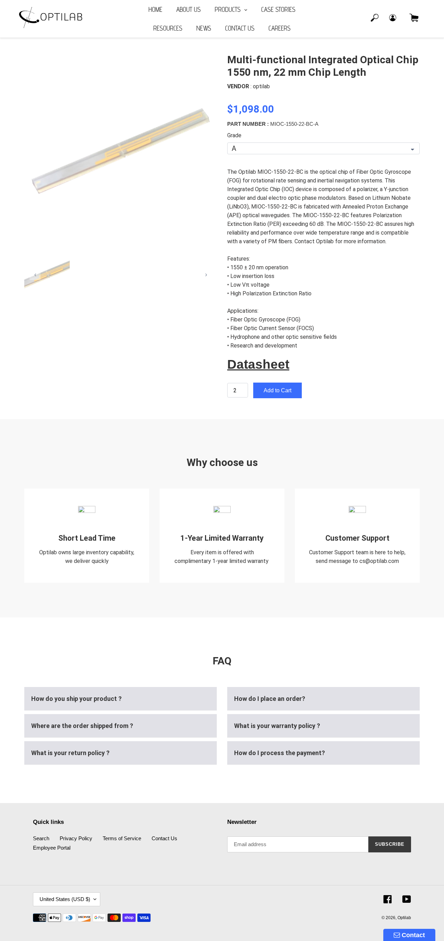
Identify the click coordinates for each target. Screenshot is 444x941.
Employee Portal (51, 848)
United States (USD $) (65, 899)
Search (41, 838)
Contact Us (164, 838)
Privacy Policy (76, 838)
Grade (234, 135)
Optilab (404, 917)
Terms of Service (122, 838)
